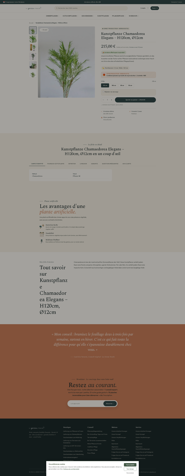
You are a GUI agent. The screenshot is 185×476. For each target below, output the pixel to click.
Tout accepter (130, 464)
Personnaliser (130, 472)
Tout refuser (130, 469)
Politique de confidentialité (71, 469)
